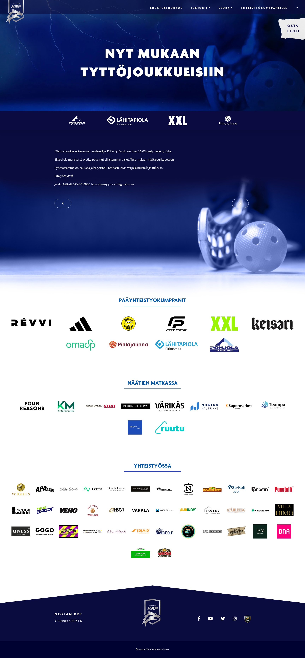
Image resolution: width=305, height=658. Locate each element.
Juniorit (199, 8)
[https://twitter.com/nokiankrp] (223, 618)
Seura (224, 8)
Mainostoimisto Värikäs (157, 649)
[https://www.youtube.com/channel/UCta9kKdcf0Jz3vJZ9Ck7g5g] (211, 618)
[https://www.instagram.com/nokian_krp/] (235, 618)
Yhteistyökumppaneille (264, 8)
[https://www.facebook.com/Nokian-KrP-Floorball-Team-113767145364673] (199, 618)
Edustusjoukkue (166, 8)
